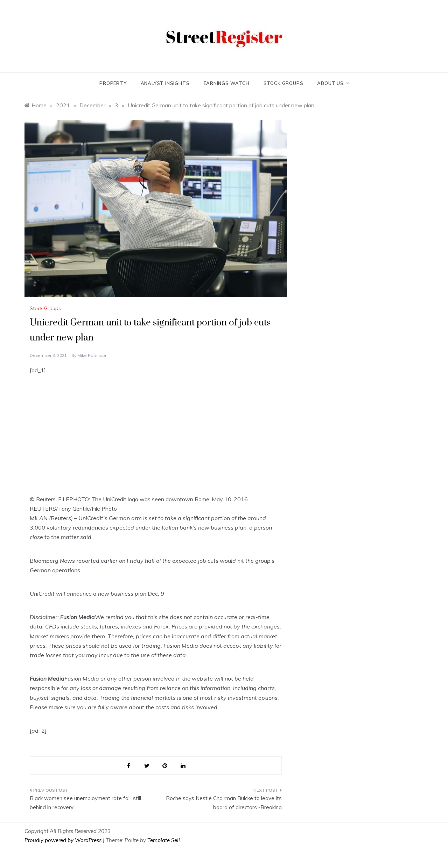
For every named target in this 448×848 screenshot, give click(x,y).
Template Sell (163, 840)
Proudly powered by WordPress (63, 840)
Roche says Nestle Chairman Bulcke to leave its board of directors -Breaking (224, 803)
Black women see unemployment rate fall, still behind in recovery (85, 803)
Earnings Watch (227, 83)
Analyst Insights (165, 83)
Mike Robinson (92, 355)
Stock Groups (283, 83)
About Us (330, 83)
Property (112, 83)
